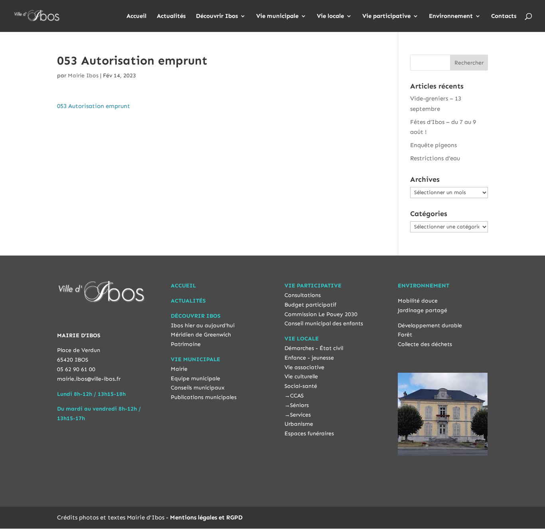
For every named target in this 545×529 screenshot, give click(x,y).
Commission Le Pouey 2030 (320, 314)
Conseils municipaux (198, 387)
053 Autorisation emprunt (93, 106)
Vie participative (386, 16)
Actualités (171, 16)
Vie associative (304, 367)
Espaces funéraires (309, 433)
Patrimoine (186, 344)
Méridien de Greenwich (201, 334)
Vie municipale (277, 16)
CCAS (297, 395)
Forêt (405, 334)
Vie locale (330, 16)
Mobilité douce (418, 300)
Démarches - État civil (313, 348)
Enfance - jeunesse (309, 357)
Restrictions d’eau (435, 158)
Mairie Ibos (83, 75)
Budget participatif (310, 304)
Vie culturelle (301, 376)
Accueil (136, 16)
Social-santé (300, 386)
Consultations (302, 295)
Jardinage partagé (422, 310)
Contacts (503, 16)
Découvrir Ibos (217, 16)
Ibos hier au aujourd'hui (203, 325)
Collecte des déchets (425, 344)
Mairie (179, 369)
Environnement (451, 16)
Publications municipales (204, 397)
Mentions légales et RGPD (206, 517)
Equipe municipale (195, 378)
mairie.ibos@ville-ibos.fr (88, 379)
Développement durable (430, 325)
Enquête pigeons (433, 145)
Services (300, 414)
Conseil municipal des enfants (323, 323)
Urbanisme (298, 424)
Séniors (299, 405)
